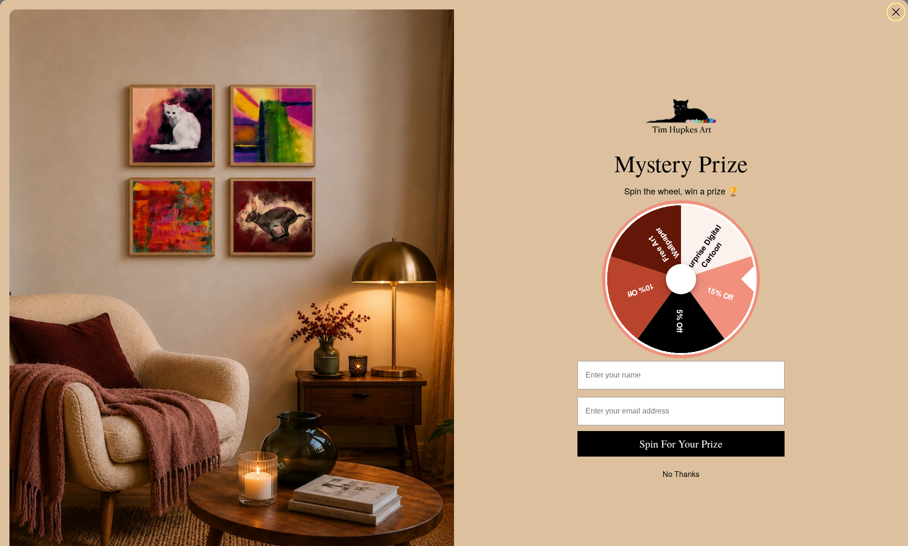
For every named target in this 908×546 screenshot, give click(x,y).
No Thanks (681, 473)
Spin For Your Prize (681, 443)
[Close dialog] (896, 12)
